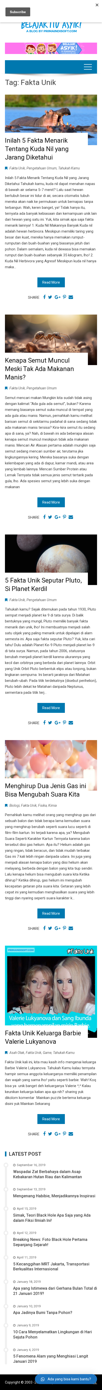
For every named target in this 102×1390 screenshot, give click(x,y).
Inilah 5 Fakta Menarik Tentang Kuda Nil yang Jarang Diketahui (37, 149)
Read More (51, 282)
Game (47, 1053)
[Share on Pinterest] (64, 297)
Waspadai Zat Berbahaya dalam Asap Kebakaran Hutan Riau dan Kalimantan (47, 1174)
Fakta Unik (17, 168)
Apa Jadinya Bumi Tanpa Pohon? (42, 1312)
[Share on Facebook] (44, 297)
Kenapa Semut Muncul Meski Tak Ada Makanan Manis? (39, 369)
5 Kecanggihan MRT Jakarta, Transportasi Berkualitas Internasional (51, 1267)
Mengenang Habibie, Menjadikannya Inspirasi (54, 1196)
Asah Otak (16, 1053)
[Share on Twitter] (50, 297)
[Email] (70, 297)
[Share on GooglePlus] (57, 297)
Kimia (52, 805)
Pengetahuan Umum (41, 168)
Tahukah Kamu (69, 168)
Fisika (42, 805)
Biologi (14, 805)
